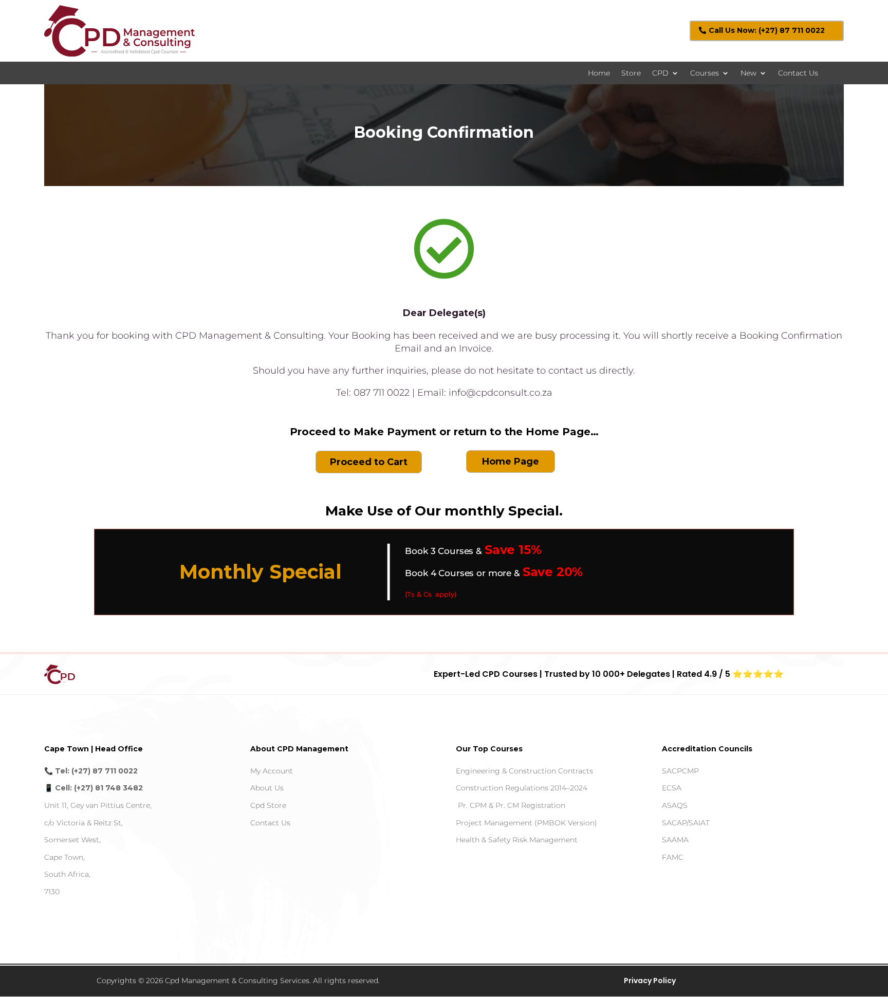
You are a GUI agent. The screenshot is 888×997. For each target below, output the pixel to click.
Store (631, 73)
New (748, 73)
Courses (704, 73)
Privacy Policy (650, 980)
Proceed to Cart (369, 462)
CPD (660, 73)
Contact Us (798, 73)
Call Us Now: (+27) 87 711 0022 (767, 30)
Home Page (510, 461)
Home (599, 73)
